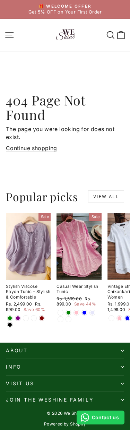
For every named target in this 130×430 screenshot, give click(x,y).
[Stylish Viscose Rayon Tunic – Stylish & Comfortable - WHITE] (25, 318)
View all (106, 196)
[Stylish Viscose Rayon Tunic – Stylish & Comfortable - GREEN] (9, 318)
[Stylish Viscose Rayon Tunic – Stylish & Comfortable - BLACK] (9, 324)
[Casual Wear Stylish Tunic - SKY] (68, 319)
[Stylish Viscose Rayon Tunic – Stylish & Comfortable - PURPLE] (17, 318)
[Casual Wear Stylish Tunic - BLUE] (84, 312)
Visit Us (20, 383)
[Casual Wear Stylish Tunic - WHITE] (60, 312)
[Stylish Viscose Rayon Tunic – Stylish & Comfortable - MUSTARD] (33, 318)
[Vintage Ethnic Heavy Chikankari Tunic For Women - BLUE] (127, 318)
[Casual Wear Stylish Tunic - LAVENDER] (92, 312)
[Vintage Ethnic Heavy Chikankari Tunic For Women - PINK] (119, 318)
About (17, 350)
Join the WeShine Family (50, 400)
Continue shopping (31, 148)
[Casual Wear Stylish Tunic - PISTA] (60, 319)
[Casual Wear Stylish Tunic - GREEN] (68, 312)
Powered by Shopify (65, 424)
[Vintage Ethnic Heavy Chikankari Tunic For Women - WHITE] (111, 318)
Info (13, 367)
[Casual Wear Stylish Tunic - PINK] (76, 312)
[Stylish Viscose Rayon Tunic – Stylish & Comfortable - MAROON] (41, 318)
